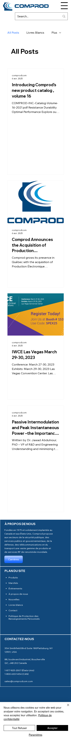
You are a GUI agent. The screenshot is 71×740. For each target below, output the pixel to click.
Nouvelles (14, 599)
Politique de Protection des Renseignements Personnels (24, 617)
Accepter (52, 728)
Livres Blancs (35, 32)
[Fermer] (66, 707)
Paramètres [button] (35, 735)
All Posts (13, 32)
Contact (13, 610)
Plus (54, 32)
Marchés (13, 582)
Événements (15, 588)
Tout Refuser (19, 728)
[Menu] (64, 5)
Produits (13, 577)
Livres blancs (16, 604)
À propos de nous (18, 593)
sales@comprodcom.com (19, 681)
